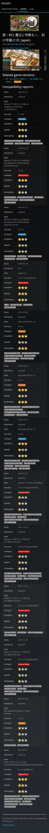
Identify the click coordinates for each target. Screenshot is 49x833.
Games (23, 9)
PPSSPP (5, 3)
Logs (31, 9)
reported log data (14, 44)
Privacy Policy (9, 825)
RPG (12, 48)
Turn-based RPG (22, 48)
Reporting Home (10, 9)
